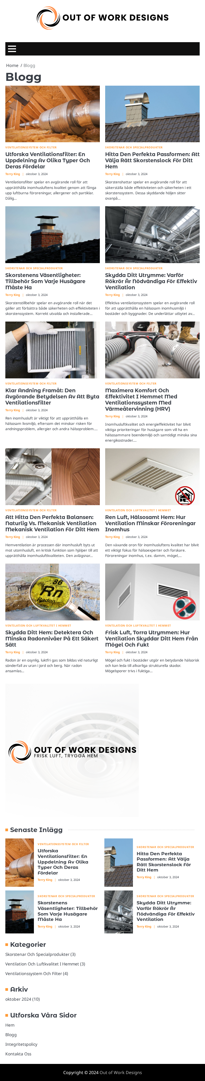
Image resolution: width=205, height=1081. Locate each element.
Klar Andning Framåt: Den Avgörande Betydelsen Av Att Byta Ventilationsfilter (52, 396)
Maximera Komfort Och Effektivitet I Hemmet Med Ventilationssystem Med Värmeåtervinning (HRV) (141, 399)
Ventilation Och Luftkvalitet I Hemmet (138, 510)
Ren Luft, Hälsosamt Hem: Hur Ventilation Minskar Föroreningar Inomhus (150, 523)
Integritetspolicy (21, 1044)
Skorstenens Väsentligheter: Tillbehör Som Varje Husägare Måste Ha (45, 281)
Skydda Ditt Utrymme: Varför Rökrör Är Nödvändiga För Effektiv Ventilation (151, 281)
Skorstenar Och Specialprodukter (134, 147)
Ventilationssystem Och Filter (31, 147)
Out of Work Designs (121, 1072)
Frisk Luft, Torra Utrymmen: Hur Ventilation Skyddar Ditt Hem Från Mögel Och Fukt (151, 638)
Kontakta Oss (18, 1054)
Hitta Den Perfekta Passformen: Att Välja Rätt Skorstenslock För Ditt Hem (152, 160)
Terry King (12, 174)
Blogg (11, 1035)
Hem (9, 1025)
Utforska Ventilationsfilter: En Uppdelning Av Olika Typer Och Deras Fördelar (47, 160)
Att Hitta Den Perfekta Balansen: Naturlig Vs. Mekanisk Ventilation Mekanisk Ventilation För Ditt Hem (52, 523)
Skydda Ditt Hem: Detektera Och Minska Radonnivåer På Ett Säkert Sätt (51, 638)
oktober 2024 (18, 999)
